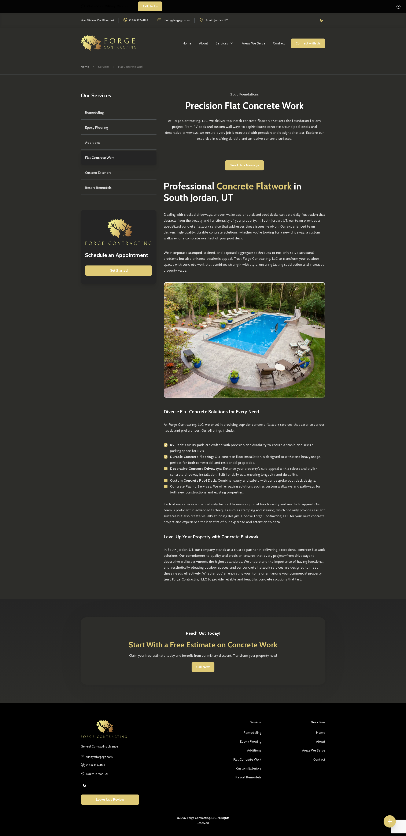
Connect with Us (308, 43)
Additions (92, 143)
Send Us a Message (244, 165)
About (203, 43)
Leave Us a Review (110, 799)
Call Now (203, 667)
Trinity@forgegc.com (177, 20)
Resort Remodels (98, 188)
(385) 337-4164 (138, 20)
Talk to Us (150, 6)
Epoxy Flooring (96, 128)
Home (186, 43)
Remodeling (94, 113)
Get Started (119, 270)
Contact (279, 43)
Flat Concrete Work (99, 158)
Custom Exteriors (98, 173)
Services (222, 43)
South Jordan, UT (217, 20)
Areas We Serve (253, 43)
